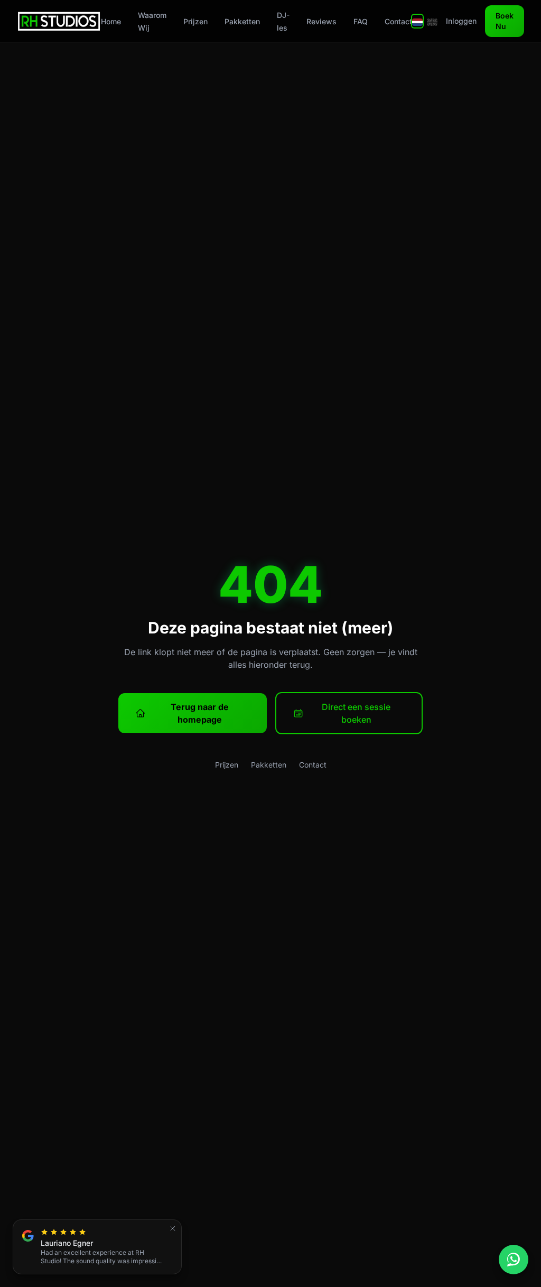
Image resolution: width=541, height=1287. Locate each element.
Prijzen (195, 21)
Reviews (321, 21)
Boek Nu (505, 21)
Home (111, 21)
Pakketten (242, 21)
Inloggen (461, 20)
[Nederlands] (417, 21)
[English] (432, 21)
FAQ (360, 21)
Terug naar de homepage (200, 713)
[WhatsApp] (513, 1259)
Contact (398, 21)
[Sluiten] (173, 1228)
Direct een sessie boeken (356, 713)
